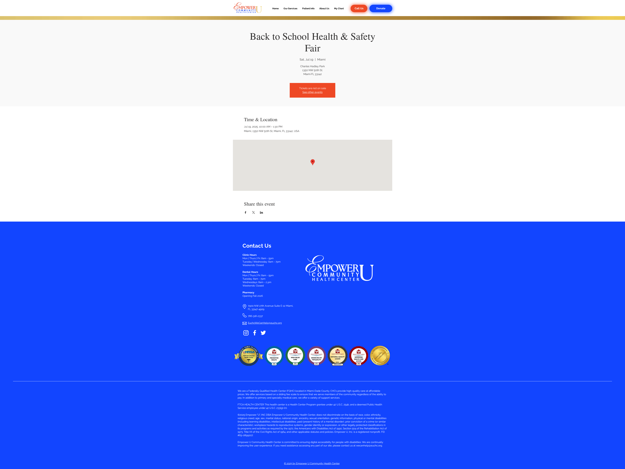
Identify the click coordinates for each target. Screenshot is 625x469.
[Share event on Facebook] (245, 212)
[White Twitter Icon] (263, 332)
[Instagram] (246, 332)
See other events (312, 92)
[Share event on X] (253, 212)
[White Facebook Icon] (254, 332)
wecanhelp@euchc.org (369, 445)
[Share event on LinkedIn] (261, 212)
